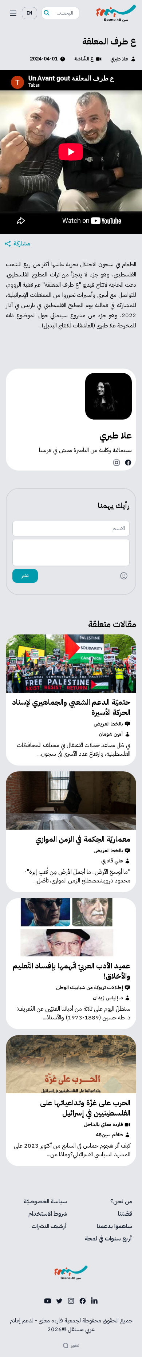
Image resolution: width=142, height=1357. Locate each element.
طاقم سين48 (109, 1134)
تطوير (75, 1345)
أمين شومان (111, 734)
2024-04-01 (44, 59)
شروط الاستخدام (47, 1214)
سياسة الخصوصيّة (45, 1201)
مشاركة (21, 243)
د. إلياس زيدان (108, 998)
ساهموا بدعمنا (114, 1226)
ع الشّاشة (84, 59)
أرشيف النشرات (49, 1226)
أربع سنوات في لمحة (108, 1238)
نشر (25, 575)
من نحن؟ (121, 1201)
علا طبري (119, 59)
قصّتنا (125, 1214)
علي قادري (112, 861)
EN (29, 13)
